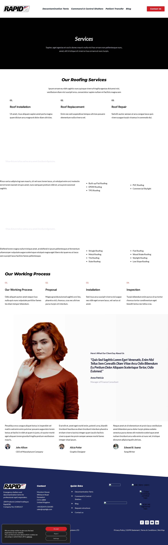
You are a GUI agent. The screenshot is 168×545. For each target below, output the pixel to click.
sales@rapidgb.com (44, 509)
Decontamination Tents (84, 492)
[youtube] (152, 522)
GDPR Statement (133, 530)
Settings (56, 538)
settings (29, 537)
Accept (56, 529)
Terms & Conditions (148, 530)
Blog (76, 503)
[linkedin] (157, 522)
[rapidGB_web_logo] (16, 6)
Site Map (161, 530)
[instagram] (147, 522)
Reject (56, 534)
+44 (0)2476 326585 (45, 507)
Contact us (79, 512)
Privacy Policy (119, 530)
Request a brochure (82, 508)
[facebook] (142, 522)
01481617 (19, 507)
